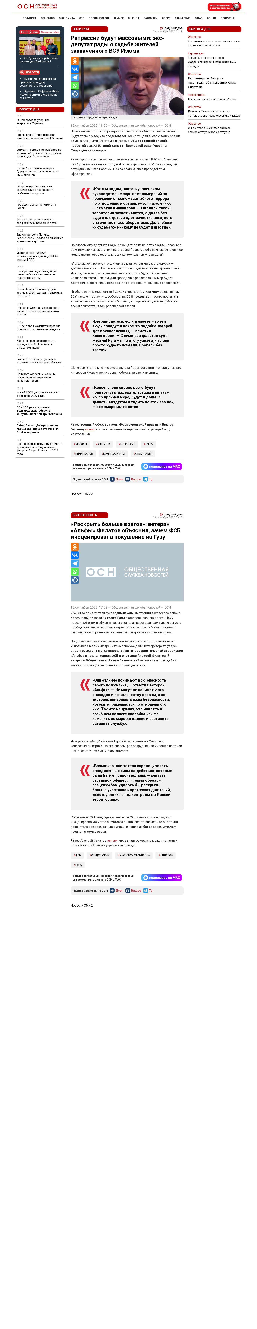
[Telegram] (75, 77)
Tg (150, 479)
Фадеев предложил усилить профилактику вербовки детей (37, 221)
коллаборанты (114, 453)
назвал (89, 429)
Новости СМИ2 (82, 494)
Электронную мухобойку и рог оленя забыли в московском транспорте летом (37, 274)
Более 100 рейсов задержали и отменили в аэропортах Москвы (39, 360)
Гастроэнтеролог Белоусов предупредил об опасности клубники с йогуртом (35, 190)
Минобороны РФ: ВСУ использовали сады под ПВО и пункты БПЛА (37, 256)
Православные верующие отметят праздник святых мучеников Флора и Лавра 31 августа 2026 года (40, 449)
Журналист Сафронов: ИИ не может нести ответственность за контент (39, 95)
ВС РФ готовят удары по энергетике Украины (33, 121)
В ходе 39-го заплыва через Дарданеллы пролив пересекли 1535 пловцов (38, 171)
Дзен (119, 479)
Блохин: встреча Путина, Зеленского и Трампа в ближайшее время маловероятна (40, 238)
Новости (32, 72)
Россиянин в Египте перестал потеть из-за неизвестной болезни (40, 136)
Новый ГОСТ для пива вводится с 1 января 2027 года (38, 394)
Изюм (149, 444)
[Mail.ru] (75, 94)
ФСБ (78, 855)
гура (78, 864)
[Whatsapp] (75, 85)
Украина (81, 444)
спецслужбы (100, 855)
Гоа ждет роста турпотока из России (36, 206)
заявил (112, 840)
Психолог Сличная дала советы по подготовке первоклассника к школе (38, 311)
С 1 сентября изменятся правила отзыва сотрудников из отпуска (38, 327)
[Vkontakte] (75, 69)
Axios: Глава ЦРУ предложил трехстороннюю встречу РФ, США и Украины (38, 429)
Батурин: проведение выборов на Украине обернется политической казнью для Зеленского (39, 153)
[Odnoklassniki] (75, 61)
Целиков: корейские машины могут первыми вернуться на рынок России (36, 377)
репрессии (127, 444)
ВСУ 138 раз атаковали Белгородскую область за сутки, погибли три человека (39, 411)
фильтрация (143, 453)
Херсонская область (135, 855)
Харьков (104, 444)
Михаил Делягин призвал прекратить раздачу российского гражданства (38, 82)
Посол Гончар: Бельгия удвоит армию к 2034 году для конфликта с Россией (39, 293)
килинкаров (84, 453)
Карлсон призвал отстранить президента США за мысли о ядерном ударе (36, 344)
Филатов (166, 855)
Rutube (136, 479)
